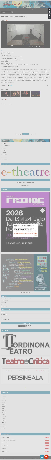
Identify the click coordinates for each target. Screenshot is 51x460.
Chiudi (35, 235)
